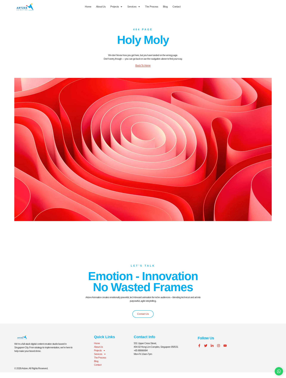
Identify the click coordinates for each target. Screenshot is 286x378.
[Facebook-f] (199, 345)
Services (131, 6)
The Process (151, 6)
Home (88, 6)
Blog (165, 6)
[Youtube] (225, 345)
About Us (101, 6)
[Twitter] (205, 345)
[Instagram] (218, 345)
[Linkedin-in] (212, 345)
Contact (176, 6)
